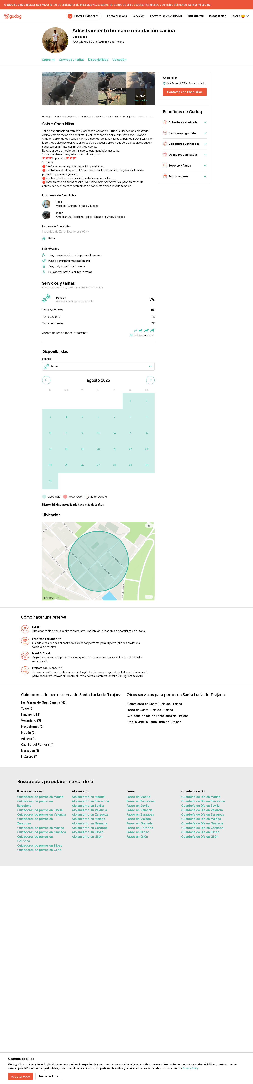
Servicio (47, 359)
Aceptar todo (20, 1076)
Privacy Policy (190, 1068)
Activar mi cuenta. (199, 4)
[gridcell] (131, 401)
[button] (185, 122)
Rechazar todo (48, 1076)
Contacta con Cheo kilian (185, 92)
